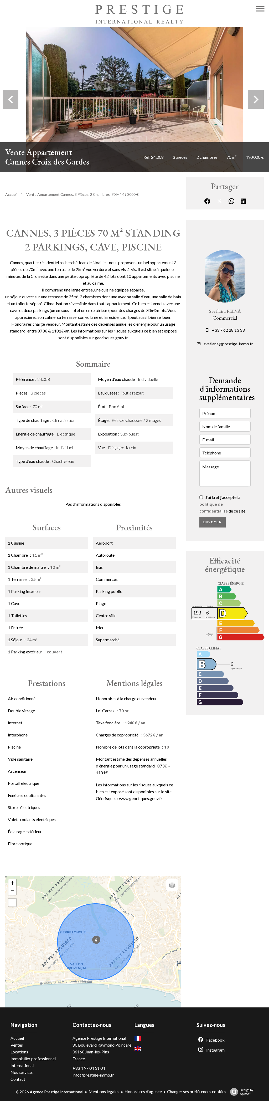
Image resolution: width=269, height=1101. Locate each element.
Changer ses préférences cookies (196, 1091)
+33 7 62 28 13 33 (228, 329)
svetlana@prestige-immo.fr (228, 343)
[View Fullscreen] (12, 903)
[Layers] (172, 885)
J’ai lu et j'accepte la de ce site (222, 504)
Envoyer (212, 522)
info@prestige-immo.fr (93, 1074)
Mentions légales (104, 1091)
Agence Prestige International (99, 1038)
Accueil (11, 194)
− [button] (12, 891)
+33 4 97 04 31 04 (89, 1068)
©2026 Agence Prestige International (49, 1091)
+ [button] (12, 883)
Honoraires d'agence (143, 1091)
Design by (246, 1092)
